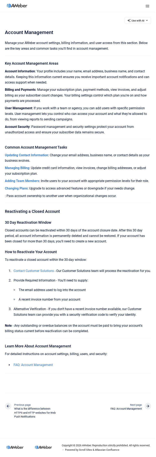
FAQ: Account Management (33, 365)
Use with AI (137, 20)
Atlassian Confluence (107, 449)
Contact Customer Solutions (34, 271)
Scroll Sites (85, 449)
